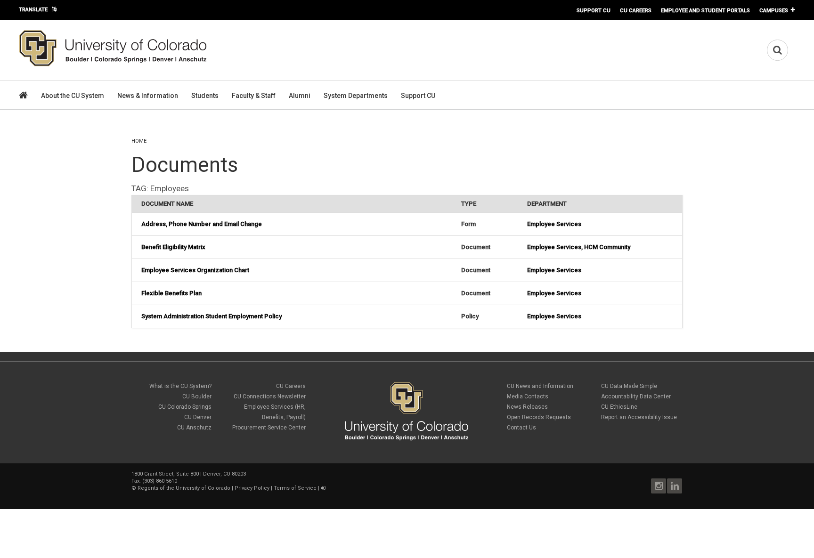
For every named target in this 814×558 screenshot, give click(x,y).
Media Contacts (527, 396)
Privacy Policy (252, 488)
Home (139, 141)
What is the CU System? (180, 386)
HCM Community (607, 247)
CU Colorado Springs (185, 407)
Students (205, 95)
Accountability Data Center (636, 396)
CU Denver (198, 417)
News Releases (527, 407)
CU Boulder (197, 396)
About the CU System (72, 95)
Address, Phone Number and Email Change (201, 223)
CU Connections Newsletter (270, 396)
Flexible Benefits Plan (171, 293)
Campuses (773, 10)
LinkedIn (674, 485)
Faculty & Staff (254, 95)
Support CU (593, 10)
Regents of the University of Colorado (184, 488)
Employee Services (554, 223)
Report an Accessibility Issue (639, 417)
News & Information (147, 95)
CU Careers (635, 10)
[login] (323, 488)
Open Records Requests (539, 417)
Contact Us (521, 427)
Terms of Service (295, 488)
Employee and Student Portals (705, 10)
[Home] (113, 64)
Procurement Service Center (269, 427)
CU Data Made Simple (629, 386)
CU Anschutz (194, 427)
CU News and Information (540, 386)
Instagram (658, 485)
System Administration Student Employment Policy (211, 316)
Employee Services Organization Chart (195, 270)
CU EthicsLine (619, 407)
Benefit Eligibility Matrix (173, 247)
